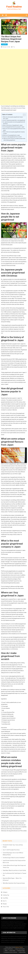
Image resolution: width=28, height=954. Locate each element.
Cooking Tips (6, 895)
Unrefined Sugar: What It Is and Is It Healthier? (14, 857)
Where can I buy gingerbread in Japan (11, 135)
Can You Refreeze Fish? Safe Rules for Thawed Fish (14, 874)
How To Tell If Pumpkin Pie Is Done (11, 849)
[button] (23, 115)
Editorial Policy (22, 952)
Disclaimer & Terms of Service (10, 952)
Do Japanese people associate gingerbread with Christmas (14, 122)
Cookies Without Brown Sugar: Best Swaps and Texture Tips (14, 866)
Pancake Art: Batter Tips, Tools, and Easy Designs (13, 846)
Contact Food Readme (20, 948)
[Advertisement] (14, 63)
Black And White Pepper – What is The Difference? (12, 879)
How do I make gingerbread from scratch (12, 136)
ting (14, 46)
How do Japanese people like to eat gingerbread (14, 120)
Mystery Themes (19, 947)
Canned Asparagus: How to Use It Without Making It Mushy (13, 853)
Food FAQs (4, 44)
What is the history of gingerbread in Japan (12, 125)
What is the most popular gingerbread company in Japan (14, 132)
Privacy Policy (12, 950)
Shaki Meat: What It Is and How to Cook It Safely (14, 870)
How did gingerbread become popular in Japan (13, 126)
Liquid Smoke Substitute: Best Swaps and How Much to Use (14, 861)
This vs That (6, 906)
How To (4, 901)
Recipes (5, 903)
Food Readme (14, 6)
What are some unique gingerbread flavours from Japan (14, 129)
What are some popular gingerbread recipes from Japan (13, 117)
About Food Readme (8, 948)
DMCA (6, 950)
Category (5, 892)
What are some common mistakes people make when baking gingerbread (14, 139)
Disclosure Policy (21, 950)
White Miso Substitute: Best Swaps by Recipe (14, 883)
